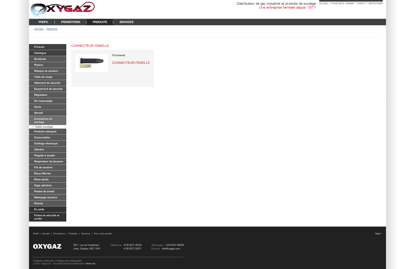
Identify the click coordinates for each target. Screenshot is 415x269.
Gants (37, 106)
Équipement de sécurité (48, 88)
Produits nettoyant (45, 131)
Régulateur (40, 94)
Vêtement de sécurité (47, 82)
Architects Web (77, 264)
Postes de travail (44, 191)
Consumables (42, 137)
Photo (361, 3)
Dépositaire (375, 3)
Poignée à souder (44, 155)
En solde (39, 209)
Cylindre (39, 149)
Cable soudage (44, 126)
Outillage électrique (46, 143)
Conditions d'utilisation (43, 261)
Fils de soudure (43, 167)
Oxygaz (38, 29)
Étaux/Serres (42, 173)
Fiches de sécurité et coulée (46, 217)
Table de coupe (43, 76)
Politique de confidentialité (69, 261)
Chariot (38, 203)
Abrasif (38, 112)
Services (126, 22)
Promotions (70, 22)
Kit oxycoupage (43, 100)
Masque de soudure (46, 70)
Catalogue (40, 52)
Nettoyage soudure (45, 197)
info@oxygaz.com (171, 248)
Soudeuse (40, 58)
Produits (100, 22)
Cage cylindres (43, 185)
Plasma (38, 64)
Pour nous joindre (343, 3)
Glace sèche (41, 179)
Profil (43, 22)
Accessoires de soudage (43, 120)
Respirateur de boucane (48, 161)
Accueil (323, 3)
